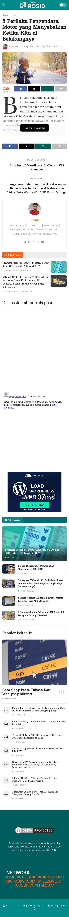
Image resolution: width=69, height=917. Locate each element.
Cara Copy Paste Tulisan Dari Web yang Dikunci (26, 692)
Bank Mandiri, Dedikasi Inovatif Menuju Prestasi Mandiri (39, 723)
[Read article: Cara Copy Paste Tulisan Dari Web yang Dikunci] (34, 662)
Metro (13, 15)
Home (5, 15)
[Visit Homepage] (32, 5)
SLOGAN (48, 885)
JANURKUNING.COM (44, 877)
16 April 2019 (29, 46)
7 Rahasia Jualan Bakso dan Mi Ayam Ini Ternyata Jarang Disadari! (41, 614)
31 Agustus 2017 (20, 291)
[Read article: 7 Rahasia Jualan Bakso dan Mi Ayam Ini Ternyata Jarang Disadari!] (8, 615)
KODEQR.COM (26, 885)
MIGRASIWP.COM (20, 881)
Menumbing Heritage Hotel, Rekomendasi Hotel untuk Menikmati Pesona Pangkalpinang (39, 709)
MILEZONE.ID (49, 881)
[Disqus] (34, 348)
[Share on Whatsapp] (47, 88)
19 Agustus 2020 (26, 605)
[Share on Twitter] (34, 88)
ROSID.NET (14, 877)
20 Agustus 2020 (26, 591)
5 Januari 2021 (19, 271)
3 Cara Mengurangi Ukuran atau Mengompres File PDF (36, 567)
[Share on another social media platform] (61, 88)
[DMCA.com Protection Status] (34, 830)
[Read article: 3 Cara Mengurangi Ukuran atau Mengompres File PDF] (8, 569)
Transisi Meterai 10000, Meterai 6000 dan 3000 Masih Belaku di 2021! (32, 551)
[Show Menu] (3, 5)
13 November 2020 (27, 573)
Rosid (15, 46)
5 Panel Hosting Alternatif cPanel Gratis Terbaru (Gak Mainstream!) (40, 599)
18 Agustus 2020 (26, 620)
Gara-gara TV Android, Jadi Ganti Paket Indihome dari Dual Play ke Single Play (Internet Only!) (41, 583)
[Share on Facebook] (20, 88)
